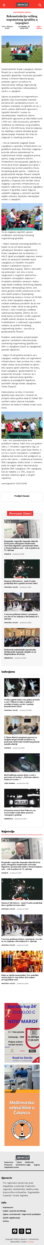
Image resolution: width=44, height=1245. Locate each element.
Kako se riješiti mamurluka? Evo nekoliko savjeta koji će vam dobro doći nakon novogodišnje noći (20, 977)
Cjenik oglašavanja (11, 1218)
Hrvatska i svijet (11, 587)
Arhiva (6, 1221)
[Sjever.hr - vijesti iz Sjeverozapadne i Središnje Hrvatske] (22, 5)
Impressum (8, 1207)
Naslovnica (8, 1162)
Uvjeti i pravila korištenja (14, 1211)
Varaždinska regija (22, 12)
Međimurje (8, 658)
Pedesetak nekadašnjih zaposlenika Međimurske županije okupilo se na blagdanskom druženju (20, 652)
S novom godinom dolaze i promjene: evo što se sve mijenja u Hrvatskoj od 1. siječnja (21, 616)
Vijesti (19, 1162)
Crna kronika (9, 783)
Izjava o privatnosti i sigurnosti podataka (22, 1214)
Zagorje (7, 554)
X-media (30, 1242)
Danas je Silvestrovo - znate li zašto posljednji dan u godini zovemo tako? (21, 582)
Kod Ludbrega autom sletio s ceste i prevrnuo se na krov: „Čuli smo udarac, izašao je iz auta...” (21, 777)
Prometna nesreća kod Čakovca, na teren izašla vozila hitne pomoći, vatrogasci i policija (20, 812)
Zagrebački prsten (11, 1167)
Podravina (8, 1165)
